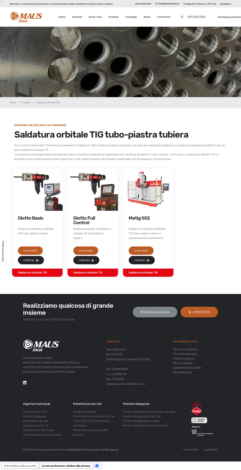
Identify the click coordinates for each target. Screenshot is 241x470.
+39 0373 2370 (196, 17)
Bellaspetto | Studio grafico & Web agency (93, 449)
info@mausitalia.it (168, 3)
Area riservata (143, 3)
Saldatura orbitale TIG (36, 425)
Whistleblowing (182, 372)
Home (61, 17)
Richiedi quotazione (157, 312)
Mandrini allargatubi (34, 416)
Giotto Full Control (84, 220)
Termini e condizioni (185, 349)
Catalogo (29, 260)
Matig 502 (139, 218)
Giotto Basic (30, 218)
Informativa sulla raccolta (20, 465)
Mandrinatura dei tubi (35, 421)
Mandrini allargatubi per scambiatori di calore (149, 411)
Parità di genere (183, 363)
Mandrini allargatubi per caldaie (141, 421)
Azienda (77, 17)
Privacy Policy (190, 449)
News (147, 17)
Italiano (227, 3)
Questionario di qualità (187, 367)
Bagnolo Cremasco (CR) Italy (201, 3)
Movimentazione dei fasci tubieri (42, 434)
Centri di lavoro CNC (35, 411)
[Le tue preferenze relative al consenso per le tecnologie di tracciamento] (3, 251)
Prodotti (114, 17)
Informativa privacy (185, 354)
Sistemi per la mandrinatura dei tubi (94, 416)
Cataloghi (131, 17)
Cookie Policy (211, 449)
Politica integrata (183, 358)
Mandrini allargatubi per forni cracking (145, 425)
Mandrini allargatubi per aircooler (142, 416)
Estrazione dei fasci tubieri (38, 430)
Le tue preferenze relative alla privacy (66, 465)
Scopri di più (30, 250)
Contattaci (164, 17)
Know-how (95, 17)
